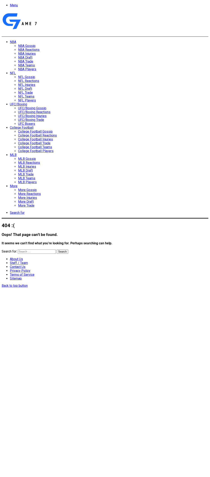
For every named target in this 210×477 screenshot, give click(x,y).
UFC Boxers (26, 124)
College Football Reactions (37, 135)
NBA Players (27, 69)
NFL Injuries (26, 85)
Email (56, 432)
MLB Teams (26, 178)
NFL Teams (26, 96)
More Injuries (27, 198)
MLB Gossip (27, 159)
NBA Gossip (26, 46)
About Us (16, 259)
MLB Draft (25, 170)
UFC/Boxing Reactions (34, 112)
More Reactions (29, 194)
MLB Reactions (29, 163)
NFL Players (27, 100)
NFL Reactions (28, 81)
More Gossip (27, 190)
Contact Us (17, 267)
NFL (13, 73)
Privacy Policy (20, 271)
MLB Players (27, 182)
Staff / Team (19, 263)
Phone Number (91, 432)
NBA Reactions (29, 50)
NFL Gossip (26, 77)
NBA (13, 42)
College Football (21, 128)
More (13, 186)
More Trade (26, 205)
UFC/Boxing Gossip (32, 108)
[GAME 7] (19, 29)
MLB (13, 155)
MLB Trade (26, 174)
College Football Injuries (35, 139)
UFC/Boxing (18, 104)
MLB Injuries (27, 166)
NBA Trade (25, 61)
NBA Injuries (27, 54)
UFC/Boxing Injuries (32, 116)
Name (27, 432)
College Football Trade (34, 143)
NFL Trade (25, 92)
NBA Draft (25, 57)
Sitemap (16, 278)
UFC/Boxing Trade (31, 120)
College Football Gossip (35, 131)
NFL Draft (25, 89)
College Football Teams (35, 147)
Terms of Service (22, 275)
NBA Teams (26, 65)
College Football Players (36, 151)
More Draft (26, 202)
